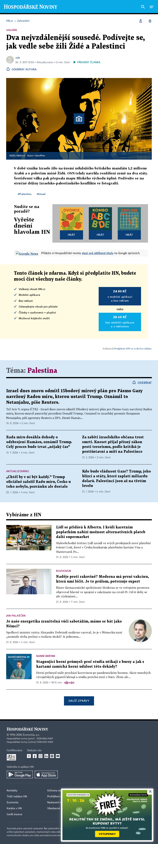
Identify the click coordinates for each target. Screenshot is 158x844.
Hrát (71, 234)
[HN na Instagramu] (40, 756)
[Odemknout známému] (150, 21)
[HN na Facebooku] (35, 756)
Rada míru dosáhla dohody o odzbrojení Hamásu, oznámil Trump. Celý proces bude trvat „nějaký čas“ (39, 442)
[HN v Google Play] (20, 774)
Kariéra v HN (14, 808)
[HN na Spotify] (52, 756)
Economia (12, 802)
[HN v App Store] (46, 774)
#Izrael (41, 194)
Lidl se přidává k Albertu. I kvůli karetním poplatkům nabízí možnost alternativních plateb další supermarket (100, 532)
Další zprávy (79, 700)
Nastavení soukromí (59, 802)
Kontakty (12, 790)
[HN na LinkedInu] (46, 756)
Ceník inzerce (14, 814)
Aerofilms (40, 156)
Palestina (42, 371)
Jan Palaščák (16, 615)
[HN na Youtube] (58, 756)
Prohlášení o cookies (59, 796)
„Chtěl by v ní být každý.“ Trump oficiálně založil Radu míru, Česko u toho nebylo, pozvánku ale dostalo (38, 481)
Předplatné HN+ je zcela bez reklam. (133, 348)
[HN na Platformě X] (29, 756)
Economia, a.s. (31, 735)
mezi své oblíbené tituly (97, 253)
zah (17, 57)
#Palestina (24, 194)
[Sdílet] (141, 21)
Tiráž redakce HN (17, 796)
